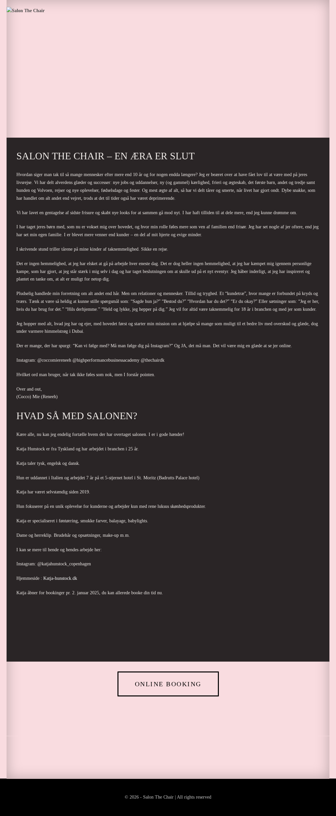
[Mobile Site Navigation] (327, 10)
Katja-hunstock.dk (60, 578)
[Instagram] (179, 103)
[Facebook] (156, 103)
